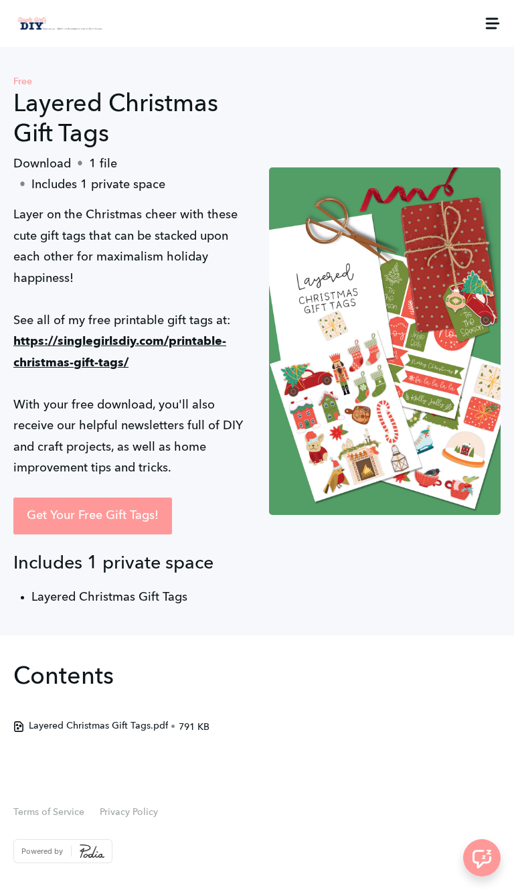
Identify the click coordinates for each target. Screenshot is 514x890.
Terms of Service (48, 812)
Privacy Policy (129, 812)
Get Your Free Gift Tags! (93, 516)
